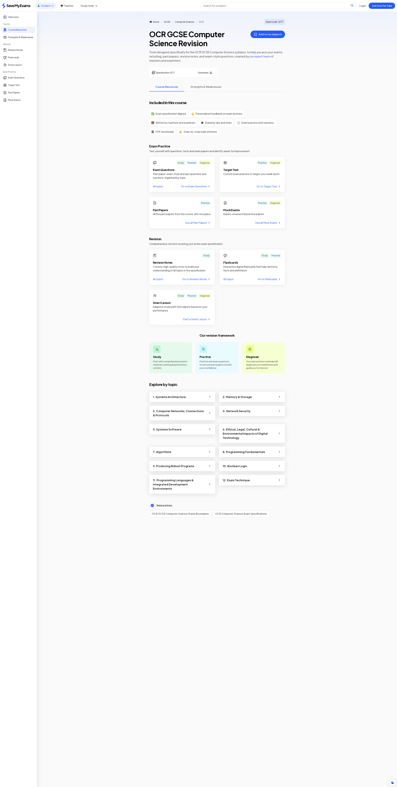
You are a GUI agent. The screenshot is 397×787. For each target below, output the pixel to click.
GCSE (167, 21)
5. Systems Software (167, 429)
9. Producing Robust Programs (173, 466)
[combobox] (278, 5)
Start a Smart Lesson (195, 319)
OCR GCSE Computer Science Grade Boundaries (180, 513)
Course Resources (166, 86)
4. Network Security (237, 411)
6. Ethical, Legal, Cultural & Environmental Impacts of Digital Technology (245, 433)
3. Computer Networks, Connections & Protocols (178, 413)
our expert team (260, 56)
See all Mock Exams (266, 222)
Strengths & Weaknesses (206, 86)
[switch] (393, 783)
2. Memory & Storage (237, 397)
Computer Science (184, 21)
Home (156, 21)
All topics (158, 186)
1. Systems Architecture (169, 397)
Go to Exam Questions (194, 186)
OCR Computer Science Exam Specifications (241, 513)
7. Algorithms (162, 452)
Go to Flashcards (267, 279)
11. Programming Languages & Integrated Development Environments (173, 484)
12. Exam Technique (236, 480)
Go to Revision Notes (194, 279)
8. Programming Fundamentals (244, 452)
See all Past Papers (196, 222)
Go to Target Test (267, 186)
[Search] (352, 5)
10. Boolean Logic (235, 466)
